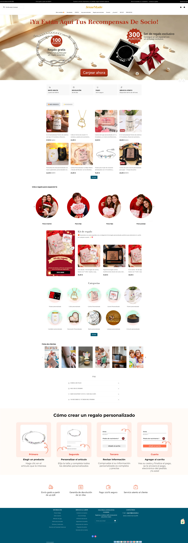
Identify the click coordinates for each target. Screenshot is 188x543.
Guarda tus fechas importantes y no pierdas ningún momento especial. (91, 1)
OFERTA (77, 12)
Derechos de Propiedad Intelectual (57, 527)
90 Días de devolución (82, 518)
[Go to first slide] (153, 206)
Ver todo (94, 177)
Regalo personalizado (98, 12)
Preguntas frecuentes (82, 527)
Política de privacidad (57, 521)
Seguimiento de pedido (81, 521)
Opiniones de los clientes (82, 530)
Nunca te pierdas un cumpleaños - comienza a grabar (144, 1)
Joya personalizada (86, 12)
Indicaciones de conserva (82, 524)
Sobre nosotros (57, 516)
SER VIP (122, 12)
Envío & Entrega (82, 516)
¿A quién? (115, 12)
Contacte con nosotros (82, 513)
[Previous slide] (34, 206)
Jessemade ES (51, 542)
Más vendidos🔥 (60, 12)
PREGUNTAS (129, 12)
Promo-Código (57, 513)
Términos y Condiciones (57, 524)
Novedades (69, 12)
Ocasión (108, 12)
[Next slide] (145, 357)
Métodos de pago (57, 518)
